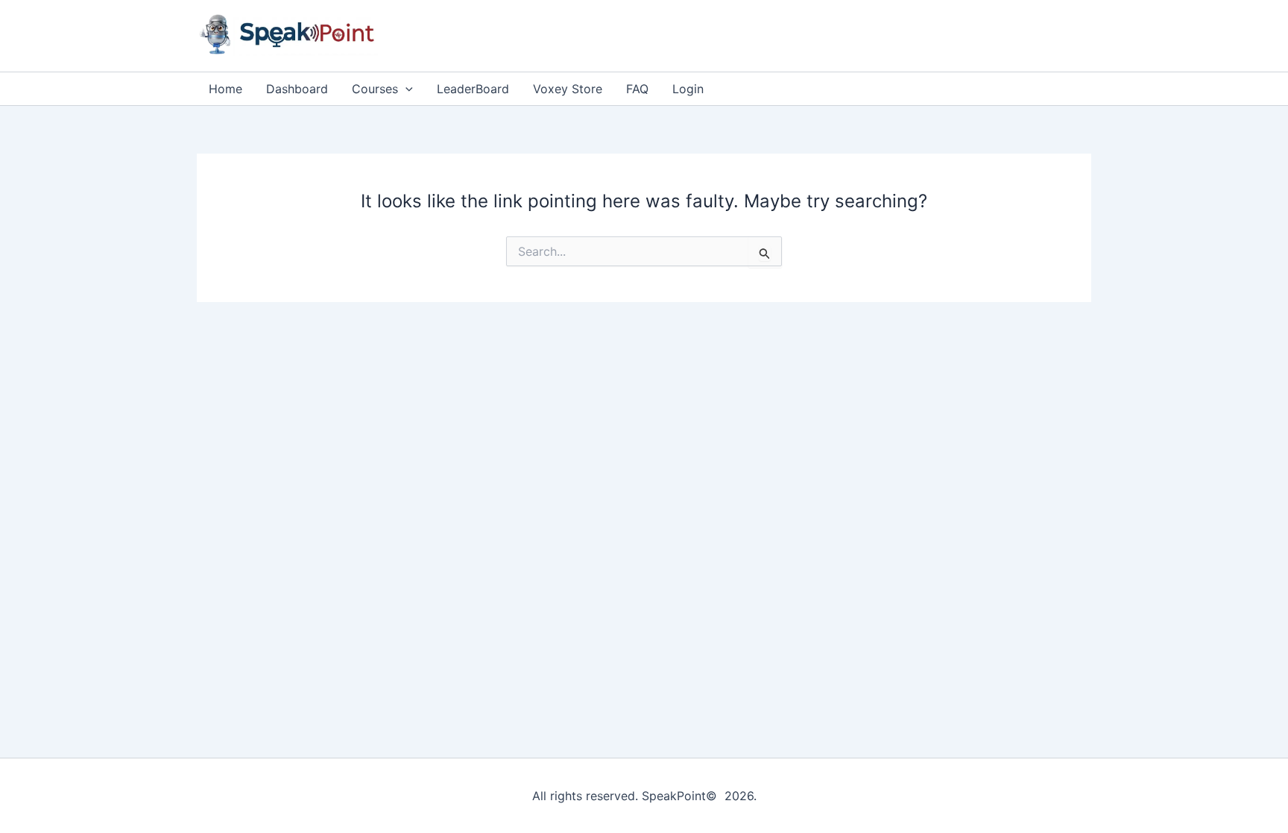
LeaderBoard (473, 88)
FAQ (637, 88)
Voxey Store (567, 88)
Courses (375, 88)
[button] (405, 88)
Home (225, 88)
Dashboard (297, 88)
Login (688, 88)
